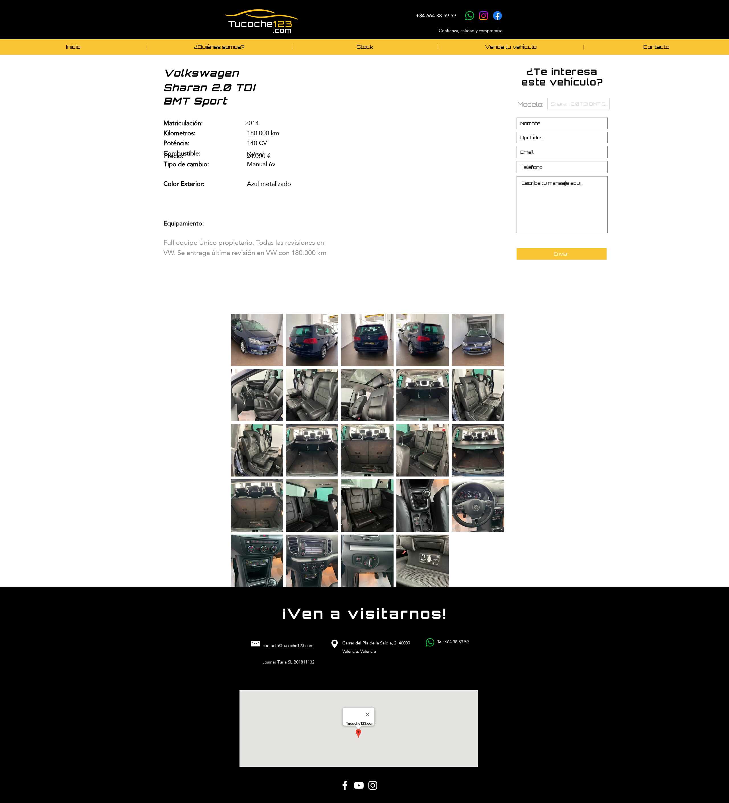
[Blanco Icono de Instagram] (373, 785)
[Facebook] (497, 16)
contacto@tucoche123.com (288, 645)
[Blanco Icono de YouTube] (359, 785)
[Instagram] (484, 16)
